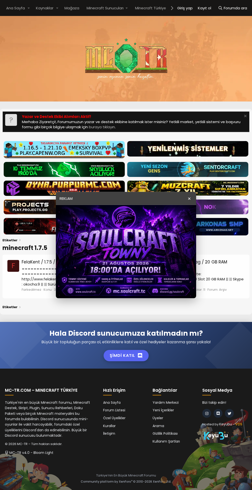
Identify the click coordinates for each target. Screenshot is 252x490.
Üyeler (158, 418)
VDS (238, 424)
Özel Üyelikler (114, 418)
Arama (158, 425)
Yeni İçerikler (163, 410)
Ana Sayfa (15, 8)
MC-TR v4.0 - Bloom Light (30, 452)
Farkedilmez (31, 289)
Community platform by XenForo (126, 481)
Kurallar (109, 425)
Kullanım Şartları (166, 441)
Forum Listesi (114, 410)
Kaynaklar (44, 8)
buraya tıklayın (102, 127)
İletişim (109, 433)
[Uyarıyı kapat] (245, 116)
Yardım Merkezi (166, 402)
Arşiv (223, 289)
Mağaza (71, 8)
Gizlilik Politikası (165, 433)
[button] (28, 8)
